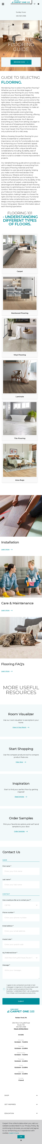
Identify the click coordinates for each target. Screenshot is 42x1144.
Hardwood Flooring (19, 313)
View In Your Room (19, 727)
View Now (19, 762)
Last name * (6, 879)
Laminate (20, 397)
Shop (6, 1095)
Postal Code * (7, 939)
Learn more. (14, 1133)
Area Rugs (19, 480)
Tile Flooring (19, 438)
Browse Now (19, 62)
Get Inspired (10, 1104)
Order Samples (19, 831)
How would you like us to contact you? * (16, 900)
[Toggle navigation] (3, 4)
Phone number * (8, 912)
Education (9, 1113)
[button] (31, 4)
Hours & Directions (21, 1029)
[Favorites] (34, 4)
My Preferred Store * (9, 952)
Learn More (5, 549)
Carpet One (5, 24)
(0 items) (38, 4)
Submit (21, 1001)
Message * (6, 965)
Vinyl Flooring (20, 355)
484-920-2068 (21, 16)
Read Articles (19, 797)
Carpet (20, 271)
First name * (6, 866)
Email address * (7, 926)
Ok (21, 1137)
